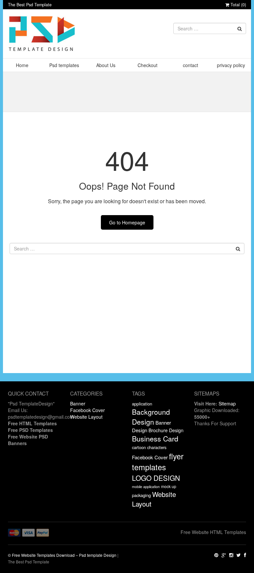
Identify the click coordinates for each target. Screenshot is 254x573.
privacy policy (231, 65)
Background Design (151, 417)
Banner (77, 403)
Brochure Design (166, 430)
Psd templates (64, 65)
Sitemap (227, 403)
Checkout (147, 65)
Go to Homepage (127, 222)
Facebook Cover (87, 410)
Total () (237, 5)
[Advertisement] (127, 327)
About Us (105, 65)
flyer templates (158, 461)
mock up (168, 486)
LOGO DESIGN (156, 478)
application (142, 404)
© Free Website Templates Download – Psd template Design (62, 555)
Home (22, 65)
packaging (141, 495)
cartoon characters (149, 447)
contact (190, 65)
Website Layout (86, 416)
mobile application (146, 486)
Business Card (155, 438)
